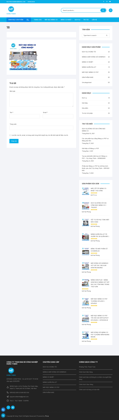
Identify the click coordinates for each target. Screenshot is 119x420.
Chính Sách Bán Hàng (86, 372)
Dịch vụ (84, 98)
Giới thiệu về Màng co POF (90, 148)
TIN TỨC (86, 19)
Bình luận (12, 91)
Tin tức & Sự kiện (87, 113)
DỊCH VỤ (77, 19)
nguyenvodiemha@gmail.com (16, 1)
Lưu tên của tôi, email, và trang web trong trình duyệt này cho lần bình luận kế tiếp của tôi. (40, 135)
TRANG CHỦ (38, 19)
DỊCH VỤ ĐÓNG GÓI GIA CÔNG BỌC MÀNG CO (93, 130)
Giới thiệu (85, 103)
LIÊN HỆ (94, 19)
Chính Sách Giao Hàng (86, 384)
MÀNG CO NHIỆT (66, 19)
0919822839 (31, 1)
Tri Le (47, 416)
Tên (11, 112)
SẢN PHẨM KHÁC (87, 77)
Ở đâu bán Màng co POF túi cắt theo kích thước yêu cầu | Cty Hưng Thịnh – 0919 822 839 (95, 168)
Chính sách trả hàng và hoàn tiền (89, 389)
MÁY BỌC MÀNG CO (51, 19)
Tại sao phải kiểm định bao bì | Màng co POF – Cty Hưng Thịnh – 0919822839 (94, 157)
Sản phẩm (85, 108)
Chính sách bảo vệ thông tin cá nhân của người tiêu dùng (95, 378)
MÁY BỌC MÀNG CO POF (90, 72)
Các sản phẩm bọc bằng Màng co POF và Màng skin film (95, 140)
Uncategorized (86, 82)
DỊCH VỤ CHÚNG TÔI (89, 52)
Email (45, 112)
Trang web (13, 124)
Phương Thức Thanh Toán (87, 367)
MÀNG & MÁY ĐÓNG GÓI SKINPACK (93, 57)
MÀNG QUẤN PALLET (89, 67)
